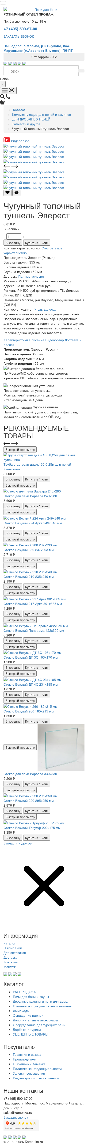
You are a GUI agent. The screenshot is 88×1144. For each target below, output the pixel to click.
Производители (25, 1059)
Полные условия (31, 276)
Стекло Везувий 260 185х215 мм (29, 711)
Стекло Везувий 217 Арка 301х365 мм (33, 603)
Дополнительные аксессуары (35, 1020)
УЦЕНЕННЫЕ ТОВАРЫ (30, 1034)
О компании (13, 947)
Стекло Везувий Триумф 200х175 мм (32, 827)
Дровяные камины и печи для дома (40, 1001)
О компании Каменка (29, 1063)
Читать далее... (44, 309)
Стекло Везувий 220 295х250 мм (29, 800)
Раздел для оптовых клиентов (36, 1078)
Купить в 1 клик (36, 242)
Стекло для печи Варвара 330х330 (30, 773)
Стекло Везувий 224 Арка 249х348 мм (33, 522)
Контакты (11, 962)
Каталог (9, 943)
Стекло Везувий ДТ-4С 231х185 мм (31, 684)
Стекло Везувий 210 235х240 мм (29, 576)
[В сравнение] (16, 193)
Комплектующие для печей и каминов (42, 1006)
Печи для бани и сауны (31, 996)
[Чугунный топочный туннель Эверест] (34, 145)
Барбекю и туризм (27, 1029)
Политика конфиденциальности (37, 1068)
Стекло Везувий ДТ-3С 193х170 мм (31, 657)
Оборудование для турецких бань (39, 1024)
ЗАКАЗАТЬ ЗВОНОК (19, 36)
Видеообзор (54, 339)
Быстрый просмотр (20, 449)
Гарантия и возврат (28, 1054)
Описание (36, 339)
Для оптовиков (15, 952)
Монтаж (9, 966)
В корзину (12, 242)
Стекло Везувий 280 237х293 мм (29, 549)
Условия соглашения (29, 1073)
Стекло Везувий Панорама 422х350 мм (34, 630)
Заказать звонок (16, 1117)
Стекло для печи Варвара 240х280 (30, 495)
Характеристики (16, 339)
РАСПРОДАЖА (24, 991)
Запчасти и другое (18, 843)
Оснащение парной (28, 1015)
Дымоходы (21, 1010)
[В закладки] (7, 193)
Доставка (10, 957)
